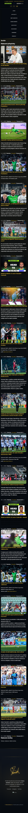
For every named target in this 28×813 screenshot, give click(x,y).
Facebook (9, 789)
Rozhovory (14, 220)
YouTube (20, 789)
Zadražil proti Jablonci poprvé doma (12, 484)
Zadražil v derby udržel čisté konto (12, 140)
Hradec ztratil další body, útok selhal (12, 652)
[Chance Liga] (8, 3)
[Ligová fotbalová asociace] (14, 3)
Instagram (14, 789)
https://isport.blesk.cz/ (21, 178)
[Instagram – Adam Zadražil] (14, 6)
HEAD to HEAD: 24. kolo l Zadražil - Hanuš (14, 517)
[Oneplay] (20, 3)
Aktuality (13, 86)
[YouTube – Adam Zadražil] (17, 6)
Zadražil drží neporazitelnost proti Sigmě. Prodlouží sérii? (12, 718)
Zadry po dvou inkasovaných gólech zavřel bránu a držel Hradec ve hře (12, 414)
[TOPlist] (15, 792)
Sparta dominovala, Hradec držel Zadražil (14, 306)
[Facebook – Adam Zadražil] (11, 6)
